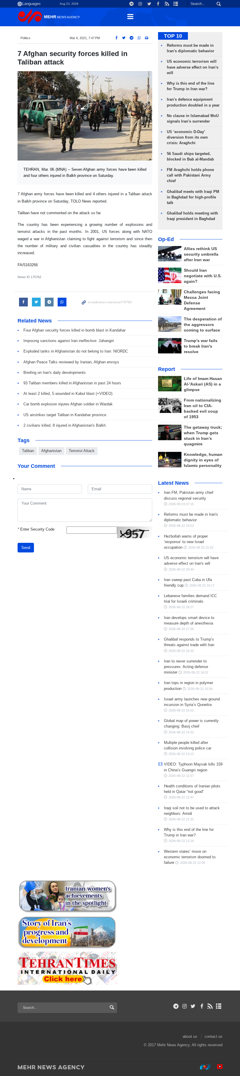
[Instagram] (184, 1006)
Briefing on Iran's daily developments (54, 372)
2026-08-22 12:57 (181, 775)
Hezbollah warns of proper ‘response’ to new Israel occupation (186, 542)
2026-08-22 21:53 (200, 547)
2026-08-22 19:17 (202, 585)
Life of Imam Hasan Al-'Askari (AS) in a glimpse (203, 384)
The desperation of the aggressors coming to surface (203, 324)
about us (190, 1036)
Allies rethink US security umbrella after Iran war (201, 254)
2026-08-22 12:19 (181, 841)
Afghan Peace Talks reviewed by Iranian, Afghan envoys (71, 362)
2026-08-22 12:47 (181, 797)
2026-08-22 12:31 (181, 819)
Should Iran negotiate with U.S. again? (203, 276)
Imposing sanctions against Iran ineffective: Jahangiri (68, 341)
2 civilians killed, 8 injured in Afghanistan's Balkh (64, 425)
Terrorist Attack (82, 451)
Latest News (173, 483)
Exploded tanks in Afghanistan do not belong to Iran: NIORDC (75, 351)
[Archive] (218, 1006)
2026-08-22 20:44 (181, 569)
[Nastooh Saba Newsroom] (202, 1067)
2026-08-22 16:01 (195, 672)
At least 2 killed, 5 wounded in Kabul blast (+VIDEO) (67, 393)
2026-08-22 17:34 (181, 629)
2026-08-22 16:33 (181, 651)
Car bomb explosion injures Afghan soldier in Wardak (68, 404)
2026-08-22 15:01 (181, 710)
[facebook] (201, 1006)
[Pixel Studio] (216, 1067)
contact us (213, 1036)
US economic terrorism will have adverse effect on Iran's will (192, 67)
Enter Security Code (36, 529)
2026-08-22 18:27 (181, 607)
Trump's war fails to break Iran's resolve (200, 346)
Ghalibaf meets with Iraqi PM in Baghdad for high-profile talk (193, 197)
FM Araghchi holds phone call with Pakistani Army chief (190, 175)
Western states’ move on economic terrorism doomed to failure (189, 857)
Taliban (28, 451)
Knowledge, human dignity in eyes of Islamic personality (203, 460)
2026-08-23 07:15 (181, 504)
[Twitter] (193, 1006)
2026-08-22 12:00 (192, 862)
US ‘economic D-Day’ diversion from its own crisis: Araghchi (187, 137)
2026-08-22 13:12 (181, 754)
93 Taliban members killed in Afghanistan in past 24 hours (72, 383)
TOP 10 (173, 36)
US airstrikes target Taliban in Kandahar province (64, 415)
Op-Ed (166, 239)
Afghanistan (51, 451)
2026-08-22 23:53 (181, 525)
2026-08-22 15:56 (199, 688)
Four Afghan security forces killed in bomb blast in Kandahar (74, 330)
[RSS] (210, 1006)
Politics (25, 38)
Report (166, 369)
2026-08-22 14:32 (181, 732)
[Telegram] (176, 1006)
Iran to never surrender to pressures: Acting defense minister (186, 666)
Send (25, 547)
